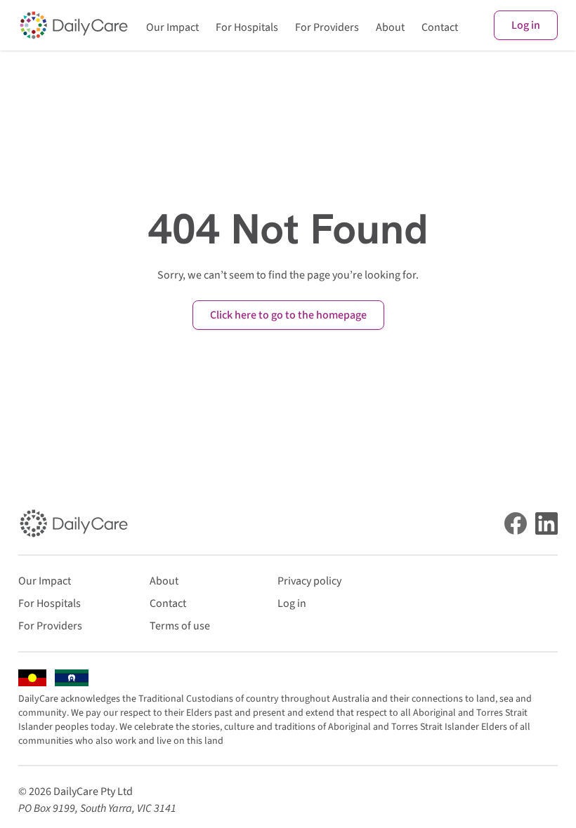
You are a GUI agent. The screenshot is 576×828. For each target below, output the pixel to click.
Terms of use (180, 626)
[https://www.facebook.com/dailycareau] (515, 523)
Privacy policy (309, 581)
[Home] (73, 25)
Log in (525, 25)
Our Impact (172, 27)
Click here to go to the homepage (288, 315)
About (390, 27)
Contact (439, 27)
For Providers (327, 27)
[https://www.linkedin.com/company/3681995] (546, 523)
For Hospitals (247, 27)
